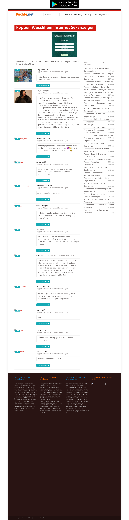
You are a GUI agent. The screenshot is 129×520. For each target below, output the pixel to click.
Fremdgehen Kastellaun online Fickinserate (99, 211)
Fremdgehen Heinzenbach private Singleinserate (99, 190)
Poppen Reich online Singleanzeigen (99, 73)
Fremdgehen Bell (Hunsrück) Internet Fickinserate (99, 206)
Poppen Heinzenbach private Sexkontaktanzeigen (99, 195)
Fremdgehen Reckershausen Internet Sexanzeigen (99, 104)
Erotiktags (88, 14)
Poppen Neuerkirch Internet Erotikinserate (99, 155)
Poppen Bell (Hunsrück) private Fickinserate (99, 200)
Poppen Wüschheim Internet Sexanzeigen (52, 72)
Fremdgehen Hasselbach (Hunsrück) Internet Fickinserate (99, 93)
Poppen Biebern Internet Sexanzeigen (99, 144)
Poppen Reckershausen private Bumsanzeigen (99, 109)
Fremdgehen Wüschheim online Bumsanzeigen (99, 69)
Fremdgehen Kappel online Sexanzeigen (99, 123)
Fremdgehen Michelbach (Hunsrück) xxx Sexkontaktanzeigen (99, 83)
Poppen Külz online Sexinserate (99, 163)
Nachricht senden (43, 85)
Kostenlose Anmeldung (73, 14)
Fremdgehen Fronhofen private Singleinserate (99, 179)
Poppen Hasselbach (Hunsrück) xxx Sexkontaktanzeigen (99, 99)
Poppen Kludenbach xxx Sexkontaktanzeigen (99, 174)
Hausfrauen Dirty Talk (39, 518)
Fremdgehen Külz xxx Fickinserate (99, 159)
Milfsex (30, 518)
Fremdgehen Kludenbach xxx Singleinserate (99, 168)
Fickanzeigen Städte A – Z (104, 14)
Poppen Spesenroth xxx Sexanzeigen (99, 135)
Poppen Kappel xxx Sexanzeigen (99, 127)
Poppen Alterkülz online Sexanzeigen (99, 119)
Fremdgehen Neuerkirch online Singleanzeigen (99, 149)
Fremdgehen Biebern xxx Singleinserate (99, 139)
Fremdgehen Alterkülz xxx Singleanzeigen (99, 115)
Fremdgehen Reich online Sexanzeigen (99, 77)
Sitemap (48, 518)
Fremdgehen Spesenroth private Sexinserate (99, 131)
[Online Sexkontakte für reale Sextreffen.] (24, 14)
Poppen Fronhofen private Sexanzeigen (99, 184)
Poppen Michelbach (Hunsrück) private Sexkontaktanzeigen (99, 88)
